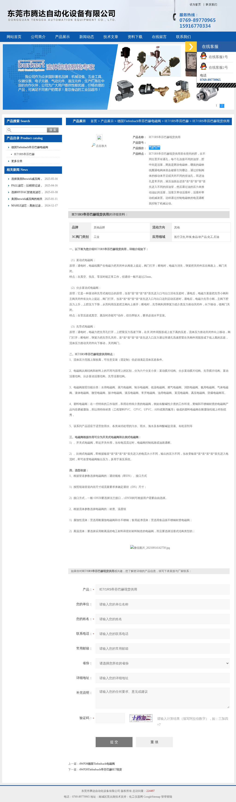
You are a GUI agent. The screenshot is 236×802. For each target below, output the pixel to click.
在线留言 (159, 37)
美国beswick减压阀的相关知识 (26, 199)
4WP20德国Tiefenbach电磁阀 (97, 763)
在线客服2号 (217, 67)
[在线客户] (191, 46)
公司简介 (38, 37)
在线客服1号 (217, 57)
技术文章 (110, 37)
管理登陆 (166, 796)
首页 (94, 121)
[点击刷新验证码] (141, 718)
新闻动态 (86, 37)
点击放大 (101, 145)
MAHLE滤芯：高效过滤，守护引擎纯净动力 (27, 206)
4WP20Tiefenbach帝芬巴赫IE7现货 (100, 769)
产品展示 (62, 37)
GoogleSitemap (152, 796)
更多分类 (16, 161)
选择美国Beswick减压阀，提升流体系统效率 (27, 179)
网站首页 (14, 37)
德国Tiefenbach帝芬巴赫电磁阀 (29, 147)
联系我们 (183, 37)
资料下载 (135, 37)
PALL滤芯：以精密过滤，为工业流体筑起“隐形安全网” (27, 186)
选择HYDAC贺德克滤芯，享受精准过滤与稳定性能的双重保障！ (27, 193)
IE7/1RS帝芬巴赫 (24, 154)
